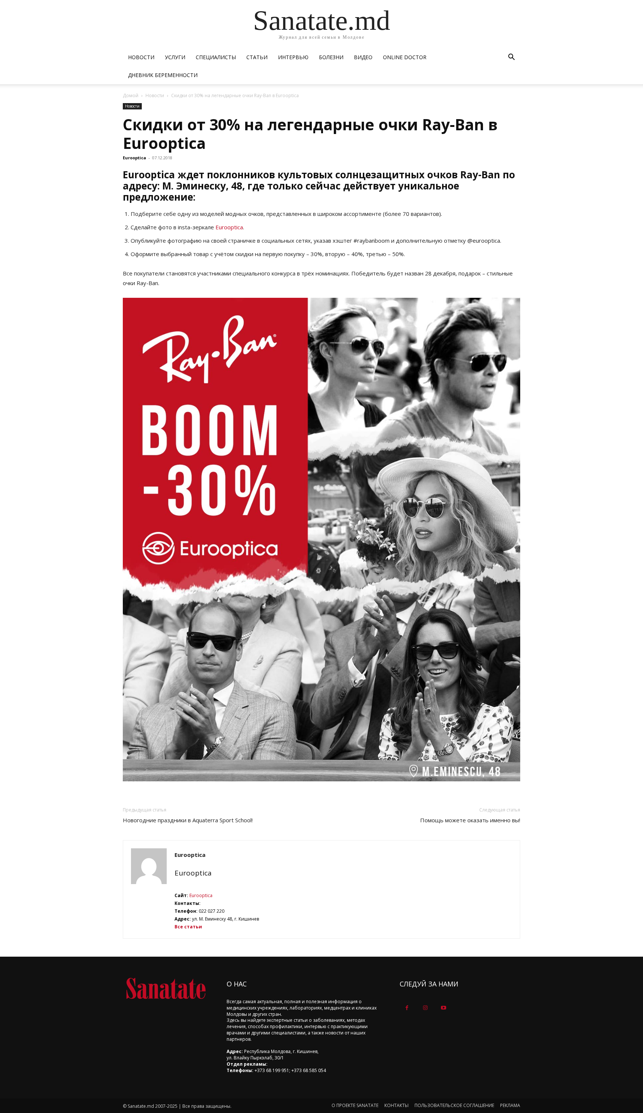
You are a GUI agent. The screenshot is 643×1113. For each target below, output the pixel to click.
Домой (130, 95)
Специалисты (216, 57)
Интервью (293, 57)
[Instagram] (425, 1008)
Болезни (331, 57)
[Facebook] (407, 1008)
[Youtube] (443, 1008)
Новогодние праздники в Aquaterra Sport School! (188, 820)
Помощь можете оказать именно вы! (470, 820)
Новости (141, 57)
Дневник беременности (163, 75)
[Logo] (166, 988)
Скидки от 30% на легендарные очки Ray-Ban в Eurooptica (310, 133)
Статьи (257, 57)
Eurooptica (134, 157)
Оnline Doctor (404, 57)
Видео (363, 57)
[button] (511, 57)
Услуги (175, 57)
